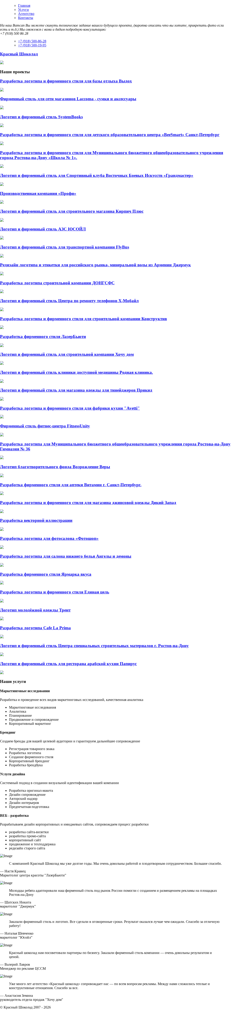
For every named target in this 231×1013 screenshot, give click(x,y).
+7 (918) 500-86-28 (32, 41)
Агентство (26, 14)
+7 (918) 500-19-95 (32, 45)
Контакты (25, 18)
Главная (24, 5)
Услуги (23, 9)
